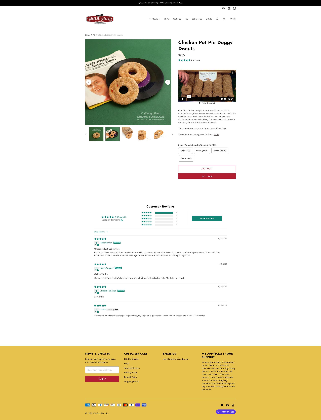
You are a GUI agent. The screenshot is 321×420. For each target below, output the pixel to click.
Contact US (197, 19)
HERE (216, 134)
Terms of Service (132, 368)
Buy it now (207, 176)
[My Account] (223, 19)
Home (166, 19)
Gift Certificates (131, 359)
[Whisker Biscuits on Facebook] (229, 8)
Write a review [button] (207, 218)
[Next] (167, 82)
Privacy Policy (130, 372)
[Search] (216, 19)
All (94, 35)
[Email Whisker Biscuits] (223, 8)
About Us (177, 19)
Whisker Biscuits (101, 413)
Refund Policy (130, 377)
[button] (184, 60)
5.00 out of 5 (121, 217)
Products (153, 19)
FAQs (126, 363)
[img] (100, 239)
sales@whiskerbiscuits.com (175, 359)
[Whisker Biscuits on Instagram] (234, 8)
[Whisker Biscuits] (100, 19)
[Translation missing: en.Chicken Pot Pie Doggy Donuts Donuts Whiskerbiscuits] (96, 134)
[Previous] (88, 82)
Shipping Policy (131, 381)
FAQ (186, 19)
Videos (209, 19)
